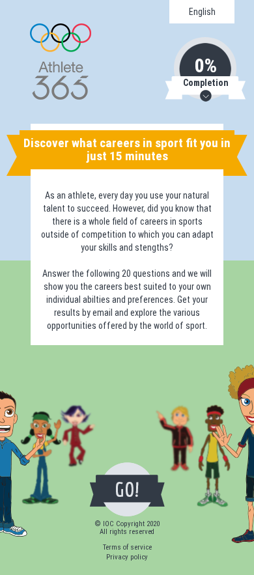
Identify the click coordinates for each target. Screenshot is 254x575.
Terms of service (127, 547)
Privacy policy (127, 557)
